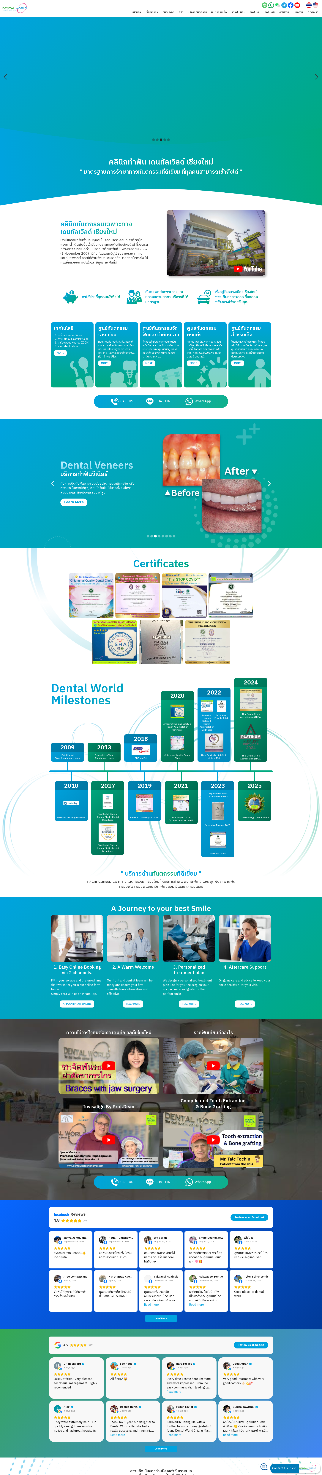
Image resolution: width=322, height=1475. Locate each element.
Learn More (74, 475)
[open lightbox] (216, 243)
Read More (133, 1004)
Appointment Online (77, 1004)
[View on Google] (57, 1365)
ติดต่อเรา (313, 12)
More (60, 353)
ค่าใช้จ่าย (284, 12)
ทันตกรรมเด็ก (219, 12)
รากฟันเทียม (238, 12)
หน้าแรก (136, 12)
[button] (152, 12)
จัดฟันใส (254, 12)
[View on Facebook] (57, 1239)
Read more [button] (151, 1305)
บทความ (298, 12)
